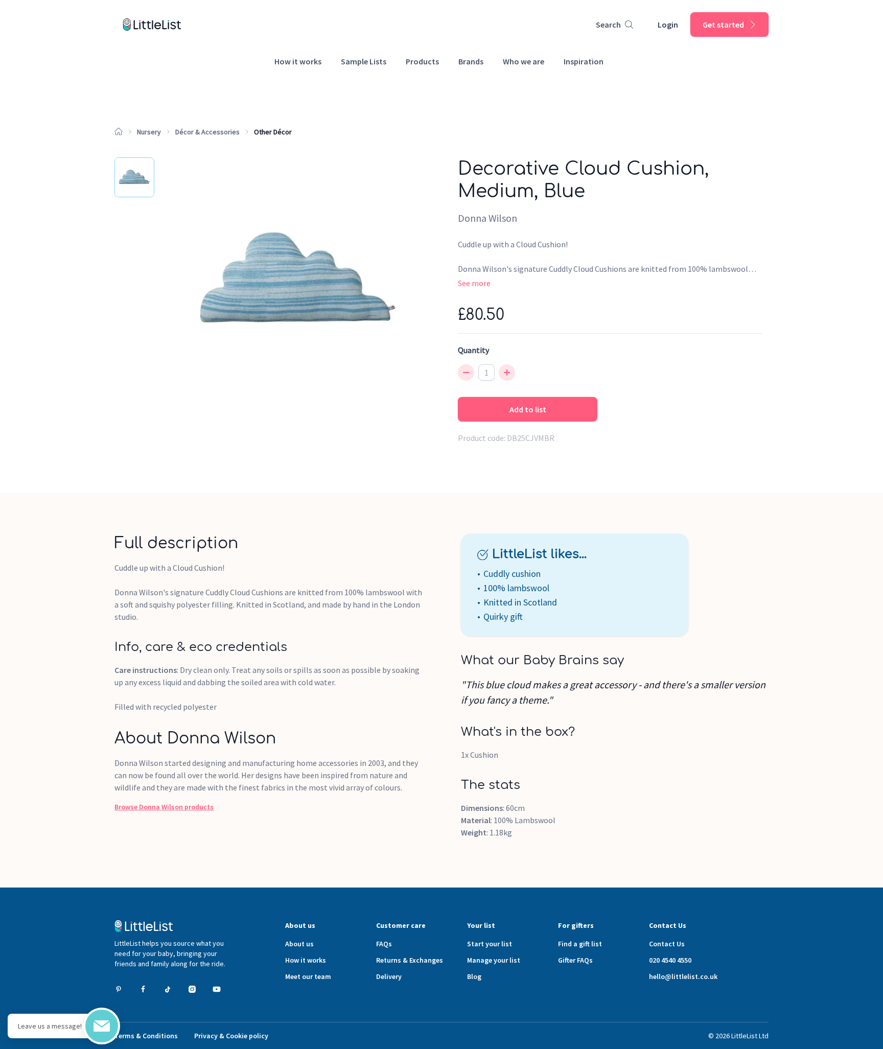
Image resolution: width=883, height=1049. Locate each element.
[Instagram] (192, 989)
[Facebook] (143, 989)
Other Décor (273, 131)
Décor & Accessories (207, 131)
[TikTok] (168, 989)
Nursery (149, 131)
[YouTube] (217, 989)
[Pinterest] (118, 989)
